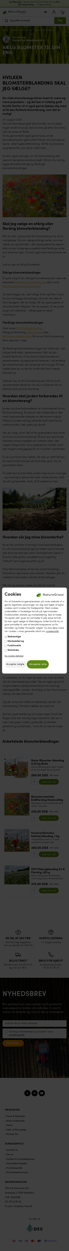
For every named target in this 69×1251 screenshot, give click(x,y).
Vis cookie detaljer (14, 656)
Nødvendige (14, 636)
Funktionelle (14, 645)
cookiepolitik (52, 631)
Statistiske (13, 650)
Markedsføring (16, 641)
